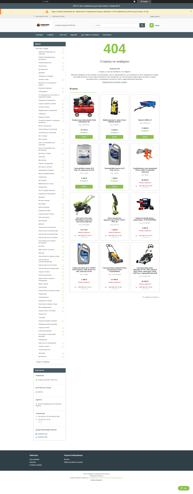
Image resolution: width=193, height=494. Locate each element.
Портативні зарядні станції (48, 304)
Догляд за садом (45, 153)
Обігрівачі (42, 114)
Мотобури (42, 204)
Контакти (107, 35)
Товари (50, 35)
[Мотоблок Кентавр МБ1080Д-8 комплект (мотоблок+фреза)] (84, 204)
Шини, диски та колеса (46, 249)
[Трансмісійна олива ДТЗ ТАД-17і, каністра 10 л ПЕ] (84, 154)
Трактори (42, 157)
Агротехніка (43, 287)
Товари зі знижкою (42, 362)
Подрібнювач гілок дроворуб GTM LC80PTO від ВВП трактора (145, 170)
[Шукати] (142, 25)
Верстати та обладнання (47, 343)
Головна (39, 35)
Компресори (43, 187)
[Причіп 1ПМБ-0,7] (145, 106)
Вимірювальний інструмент (48, 324)
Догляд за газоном (45, 167)
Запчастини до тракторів (47, 132)
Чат (185, 488)
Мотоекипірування (45, 307)
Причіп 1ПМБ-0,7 (145, 120)
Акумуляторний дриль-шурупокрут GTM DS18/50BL (144, 219)
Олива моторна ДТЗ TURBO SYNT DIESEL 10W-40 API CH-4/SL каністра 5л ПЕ (84, 269)
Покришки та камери (46, 76)
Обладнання (43, 91)
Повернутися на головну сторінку (114, 82)
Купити (84, 137)
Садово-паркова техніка (47, 103)
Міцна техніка (43, 284)
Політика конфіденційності (114, 478)
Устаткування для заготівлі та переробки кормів (49, 96)
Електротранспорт (45, 62)
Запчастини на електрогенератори (45, 260)
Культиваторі (43, 69)
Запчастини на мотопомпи (48, 265)
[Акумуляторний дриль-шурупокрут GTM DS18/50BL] (145, 204)
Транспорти (43, 66)
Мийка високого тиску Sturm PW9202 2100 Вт (114, 121)
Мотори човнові (44, 200)
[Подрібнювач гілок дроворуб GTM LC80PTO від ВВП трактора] (145, 154)
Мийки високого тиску (46, 183)
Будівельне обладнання (47, 100)
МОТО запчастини (45, 126)
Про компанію (34, 459)
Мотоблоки (42, 160)
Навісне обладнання (46, 163)
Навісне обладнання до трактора (47, 53)
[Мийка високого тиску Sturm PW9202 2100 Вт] (114, 106)
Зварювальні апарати (46, 170)
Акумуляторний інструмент (48, 321)
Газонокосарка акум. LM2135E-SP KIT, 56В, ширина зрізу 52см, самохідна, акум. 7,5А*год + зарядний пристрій (145, 270)
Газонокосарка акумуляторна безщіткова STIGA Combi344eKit (114, 269)
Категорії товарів (42, 48)
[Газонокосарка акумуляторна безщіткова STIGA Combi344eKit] (114, 254)
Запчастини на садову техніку (49, 256)
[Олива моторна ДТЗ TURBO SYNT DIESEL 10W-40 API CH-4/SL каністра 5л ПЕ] (84, 254)
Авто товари (43, 136)
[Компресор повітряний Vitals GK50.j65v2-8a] (84, 106)
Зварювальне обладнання (48, 110)
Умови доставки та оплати (73, 462)
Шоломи (41, 246)
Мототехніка (43, 139)
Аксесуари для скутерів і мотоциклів (47, 242)
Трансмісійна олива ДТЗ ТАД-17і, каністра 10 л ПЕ (84, 169)
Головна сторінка (36, 465)
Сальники (42, 317)
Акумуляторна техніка (46, 214)
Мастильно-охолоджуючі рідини (47, 84)
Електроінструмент (45, 88)
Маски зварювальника (46, 173)
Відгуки (74, 35)
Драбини (42, 72)
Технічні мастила (44, 349)
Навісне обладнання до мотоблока (47, 58)
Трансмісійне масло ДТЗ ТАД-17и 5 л (114, 169)
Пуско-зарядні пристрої (47, 190)
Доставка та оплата (90, 35)
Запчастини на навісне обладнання (46, 279)
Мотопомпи (42, 180)
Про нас (63, 35)
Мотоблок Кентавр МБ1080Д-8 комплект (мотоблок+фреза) (84, 220)
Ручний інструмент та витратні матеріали (49, 121)
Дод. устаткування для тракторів (47, 143)
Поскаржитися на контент (97, 478)
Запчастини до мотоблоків (48, 129)
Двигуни (41, 224)
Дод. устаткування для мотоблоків (47, 149)
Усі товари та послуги (150, 297)
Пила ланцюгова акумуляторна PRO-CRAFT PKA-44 (114, 220)
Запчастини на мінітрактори (48, 231)
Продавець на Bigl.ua (96, 476)
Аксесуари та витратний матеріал (47, 335)
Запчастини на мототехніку (48, 237)
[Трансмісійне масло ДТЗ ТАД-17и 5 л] (114, 154)
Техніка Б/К (42, 314)
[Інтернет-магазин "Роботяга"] (43, 29)
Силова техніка (44, 107)
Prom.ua (107, 474)
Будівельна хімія (44, 210)
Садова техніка (44, 272)
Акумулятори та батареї (47, 311)
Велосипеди (43, 220)
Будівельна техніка (45, 300)
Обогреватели (44, 297)
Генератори (43, 177)
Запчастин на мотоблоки (47, 227)
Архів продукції (44, 207)
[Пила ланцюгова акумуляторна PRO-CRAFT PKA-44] (114, 204)
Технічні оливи (43, 79)
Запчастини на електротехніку (49, 290)
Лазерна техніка (44, 117)
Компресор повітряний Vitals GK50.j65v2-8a (84, 121)
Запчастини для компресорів (49, 268)
